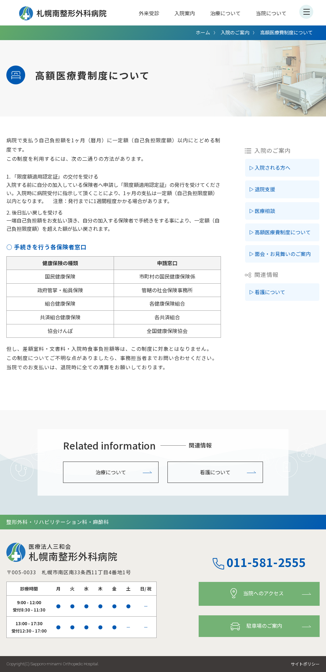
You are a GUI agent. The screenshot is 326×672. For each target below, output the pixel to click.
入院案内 (184, 13)
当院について (271, 13)
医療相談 (265, 211)
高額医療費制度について (283, 232)
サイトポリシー (305, 664)
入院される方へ (272, 167)
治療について (225, 13)
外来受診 (149, 13)
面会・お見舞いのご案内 (283, 254)
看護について (270, 292)
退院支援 (265, 189)
